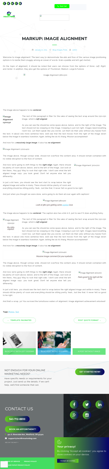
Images (59, 50)
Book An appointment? (22, 429)
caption (65, 205)
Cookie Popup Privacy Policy (17, 465)
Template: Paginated (19, 320)
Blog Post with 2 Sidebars (54, 351)
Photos (11, 312)
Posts (65, 50)
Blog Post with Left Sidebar (19, 351)
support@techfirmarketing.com (72, 4)
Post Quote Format (89, 320)
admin (74, 50)
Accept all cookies (67, 461)
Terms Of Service (12, 461)
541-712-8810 (17, 419)
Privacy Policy (30, 461)
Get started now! (89, 372)
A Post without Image (89, 351)
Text (17, 312)
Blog (54, 50)
